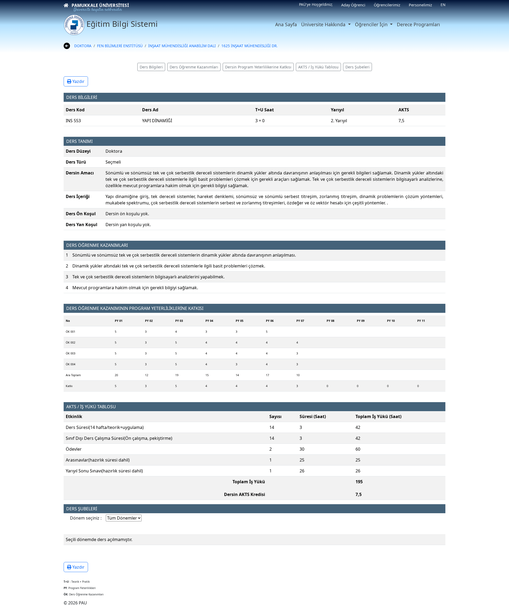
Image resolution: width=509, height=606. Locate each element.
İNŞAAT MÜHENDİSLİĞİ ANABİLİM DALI (182, 45)
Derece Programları (418, 24)
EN (443, 4)
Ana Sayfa (286, 24)
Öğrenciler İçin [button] (372, 24)
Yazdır (78, 81)
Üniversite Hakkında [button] (324, 24)
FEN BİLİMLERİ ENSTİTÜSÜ (120, 45)
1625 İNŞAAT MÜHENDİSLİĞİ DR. (249, 45)
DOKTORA (82, 45)
